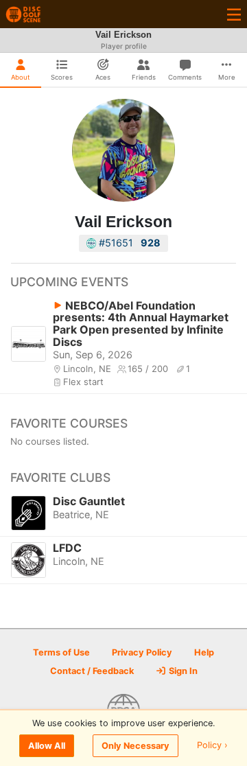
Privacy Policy (142, 652)
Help (204, 652)
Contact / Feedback (92, 671)
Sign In (182, 671)
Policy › (212, 745)
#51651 (128, 242)
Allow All (46, 746)
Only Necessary (135, 746)
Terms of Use (61, 652)
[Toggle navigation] (234, 14)
